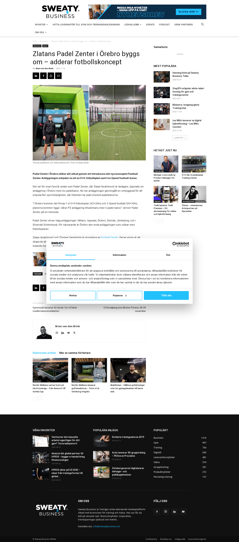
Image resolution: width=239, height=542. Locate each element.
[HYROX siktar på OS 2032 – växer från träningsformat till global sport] (41, 474)
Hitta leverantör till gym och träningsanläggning (86, 24)
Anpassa (118, 295)
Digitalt (157, 201)
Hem (35, 41)
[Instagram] (58, 333)
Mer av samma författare (75, 352)
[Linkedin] (36, 75)
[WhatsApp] (51, 75)
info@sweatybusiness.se (106, 526)
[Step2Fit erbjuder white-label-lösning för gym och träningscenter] (162, 92)
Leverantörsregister (197, 539)
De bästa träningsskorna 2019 (128, 437)
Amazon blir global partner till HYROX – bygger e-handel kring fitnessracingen (68, 456)
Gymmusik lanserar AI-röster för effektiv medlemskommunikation (55, 309)
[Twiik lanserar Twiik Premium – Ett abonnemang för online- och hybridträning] (166, 194)
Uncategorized (188, 201)
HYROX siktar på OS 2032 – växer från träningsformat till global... (67, 473)
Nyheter (40, 24)
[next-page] (40, 398)
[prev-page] (35, 398)
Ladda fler (178, 137)
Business (44, 41)
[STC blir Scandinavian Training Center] (194, 164)
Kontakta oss (166, 539)
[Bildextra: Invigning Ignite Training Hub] (162, 109)
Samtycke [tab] (70, 255)
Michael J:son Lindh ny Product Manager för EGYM (164, 178)
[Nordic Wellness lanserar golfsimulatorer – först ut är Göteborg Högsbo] (89, 370)
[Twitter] (75, 333)
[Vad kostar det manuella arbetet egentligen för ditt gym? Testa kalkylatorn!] (41, 441)
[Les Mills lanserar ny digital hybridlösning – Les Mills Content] (162, 124)
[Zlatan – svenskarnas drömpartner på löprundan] (194, 194)
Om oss (39, 32)
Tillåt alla (166, 295)
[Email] (58, 75)
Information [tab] (119, 255)
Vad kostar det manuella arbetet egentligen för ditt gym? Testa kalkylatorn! (66, 440)
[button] (202, 24)
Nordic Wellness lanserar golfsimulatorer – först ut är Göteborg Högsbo (85, 388)
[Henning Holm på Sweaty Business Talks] (162, 77)
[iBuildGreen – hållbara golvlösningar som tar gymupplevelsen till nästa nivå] (128, 370)
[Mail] (69, 333)
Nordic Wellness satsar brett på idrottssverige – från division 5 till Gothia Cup (49, 388)
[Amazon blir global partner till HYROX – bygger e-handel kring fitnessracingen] (41, 457)
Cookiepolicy (151, 539)
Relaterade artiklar (44, 352)
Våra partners (183, 24)
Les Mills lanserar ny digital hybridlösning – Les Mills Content (187, 123)
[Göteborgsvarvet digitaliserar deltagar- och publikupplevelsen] (101, 472)
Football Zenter (109, 237)
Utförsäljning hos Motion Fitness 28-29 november (125, 309)
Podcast (164, 24)
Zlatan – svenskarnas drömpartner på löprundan (192, 208)
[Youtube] (183, 512)
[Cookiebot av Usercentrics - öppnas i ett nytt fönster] (175, 244)
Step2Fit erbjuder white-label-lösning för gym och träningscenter (189, 91)
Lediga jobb (131, 24)
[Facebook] (43, 75)
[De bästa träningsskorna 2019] (101, 441)
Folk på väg (159, 171)
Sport (45, 46)
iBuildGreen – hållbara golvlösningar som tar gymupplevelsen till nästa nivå (127, 388)
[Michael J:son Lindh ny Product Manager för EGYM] (166, 164)
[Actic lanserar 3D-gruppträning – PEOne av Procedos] (101, 456)
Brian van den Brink (44, 68)
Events (150, 24)
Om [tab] (168, 255)
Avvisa (73, 295)
